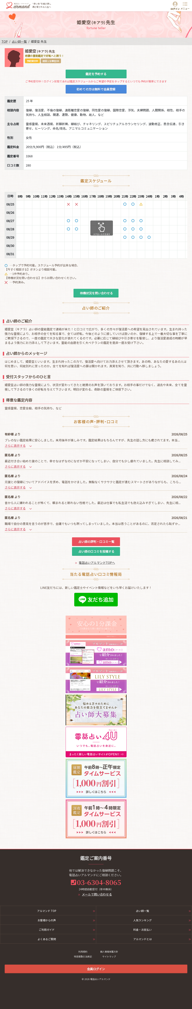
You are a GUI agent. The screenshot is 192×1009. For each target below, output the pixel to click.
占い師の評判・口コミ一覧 (96, 541)
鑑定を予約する (96, 73)
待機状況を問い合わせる (96, 293)
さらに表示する (15, 445)
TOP (5, 41)
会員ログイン (96, 968)
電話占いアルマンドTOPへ (97, 562)
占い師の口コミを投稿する (96, 551)
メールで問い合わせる (97, 894)
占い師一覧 (19, 41)
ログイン (175, 8)
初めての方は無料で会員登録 (96, 89)
